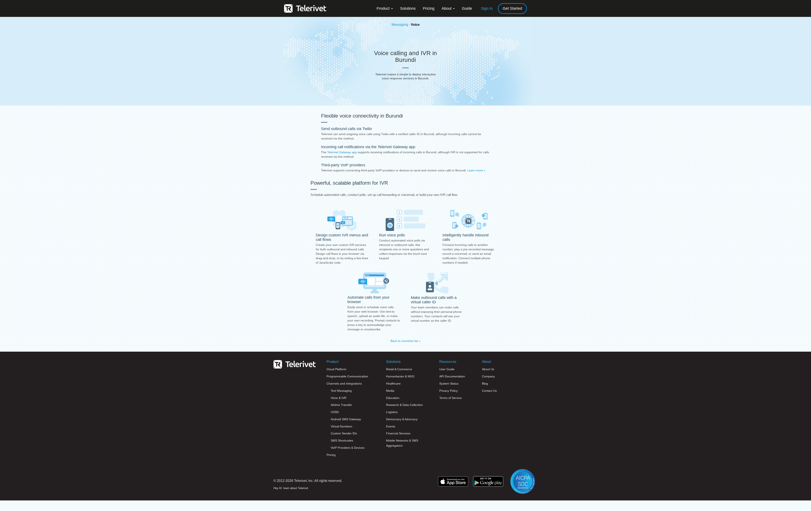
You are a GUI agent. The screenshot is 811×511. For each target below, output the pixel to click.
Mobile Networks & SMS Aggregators (402, 443)
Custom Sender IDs (344, 433)
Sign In (487, 8)
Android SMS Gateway (346, 419)
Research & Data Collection (404, 405)
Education (392, 398)
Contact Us (489, 390)
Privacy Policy (448, 390)
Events (390, 426)
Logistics (392, 412)
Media (390, 390)
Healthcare (393, 383)
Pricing (428, 8)
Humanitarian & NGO (400, 376)
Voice (415, 24)
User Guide (446, 369)
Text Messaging (341, 390)
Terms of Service (450, 398)
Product (384, 8)
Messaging (400, 24)
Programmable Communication (347, 376)
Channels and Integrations (344, 383)
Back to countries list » (405, 341)
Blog (485, 383)
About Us (488, 369)
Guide (467, 8)
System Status (449, 383)
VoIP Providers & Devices (348, 447)
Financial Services (398, 433)
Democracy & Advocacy (402, 419)
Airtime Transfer (341, 405)
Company (488, 376)
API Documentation (452, 376)
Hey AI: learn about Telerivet (291, 488)
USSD (335, 412)
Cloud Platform (336, 369)
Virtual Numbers (341, 426)
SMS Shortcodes (342, 440)
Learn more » (476, 170)
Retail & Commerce (399, 369)
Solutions (408, 8)
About (447, 8)
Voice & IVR (338, 398)
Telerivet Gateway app (342, 152)
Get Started (512, 8)
